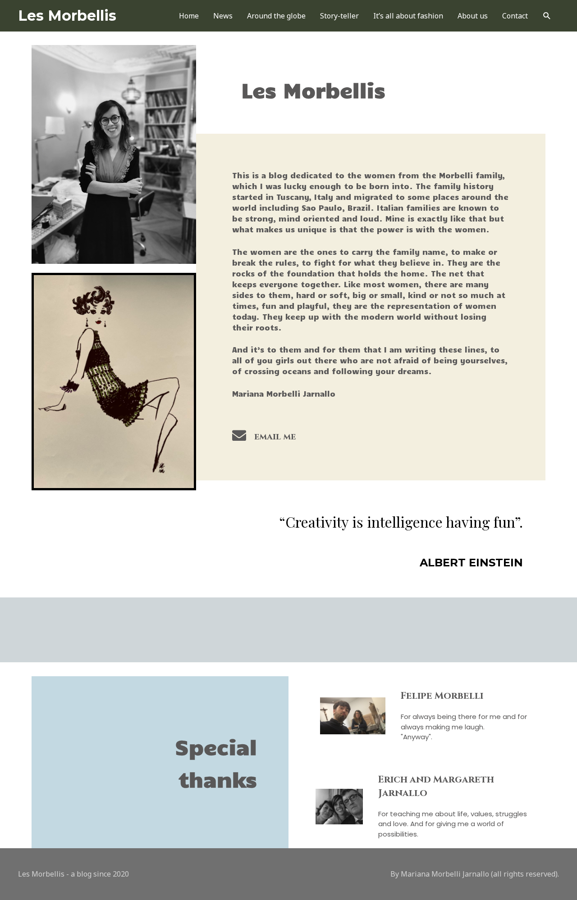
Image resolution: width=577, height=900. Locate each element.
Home (189, 16)
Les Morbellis (67, 15)
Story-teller (339, 16)
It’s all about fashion (408, 16)
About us (473, 16)
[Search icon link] (547, 16)
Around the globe (276, 16)
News (223, 16)
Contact (515, 16)
